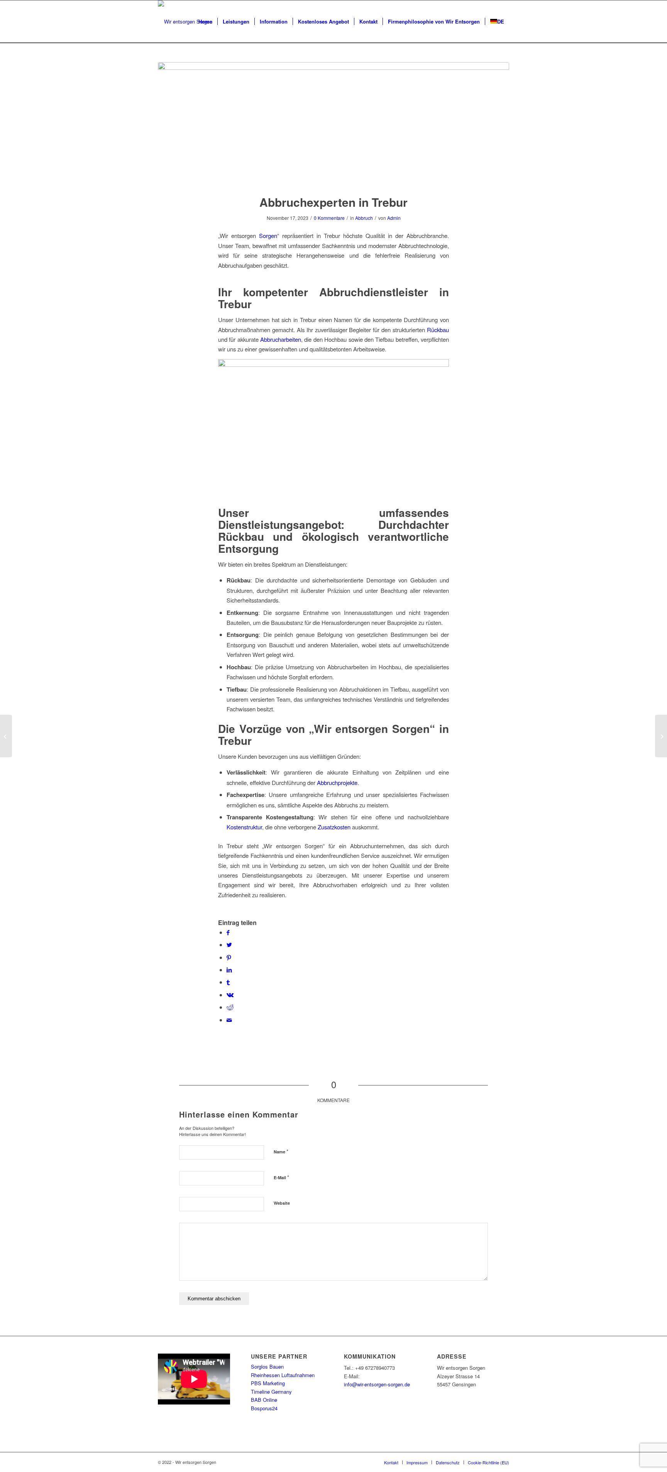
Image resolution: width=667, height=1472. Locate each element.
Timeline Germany (271, 1391)
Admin (394, 217)
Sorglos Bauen (267, 1366)
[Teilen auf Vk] (230, 995)
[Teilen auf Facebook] (228, 932)
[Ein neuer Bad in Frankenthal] (6, 736)
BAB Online (264, 1399)
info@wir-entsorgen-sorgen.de (377, 1384)
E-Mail (281, 1177)
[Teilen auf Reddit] (230, 1007)
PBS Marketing (268, 1383)
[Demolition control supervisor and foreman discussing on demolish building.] (333, 123)
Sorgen (268, 235)
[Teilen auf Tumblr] (228, 982)
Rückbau (438, 330)
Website (282, 1203)
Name (281, 1151)
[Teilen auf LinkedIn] (229, 970)
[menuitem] (205, 21)
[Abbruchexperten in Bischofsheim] (661, 736)
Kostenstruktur (244, 827)
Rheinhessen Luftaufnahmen (283, 1375)
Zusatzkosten (334, 827)
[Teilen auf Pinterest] (229, 957)
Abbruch (364, 217)
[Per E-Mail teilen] (229, 1020)
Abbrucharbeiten (280, 339)
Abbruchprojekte (337, 782)
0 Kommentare (329, 217)
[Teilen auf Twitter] (229, 944)
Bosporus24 (264, 1408)
